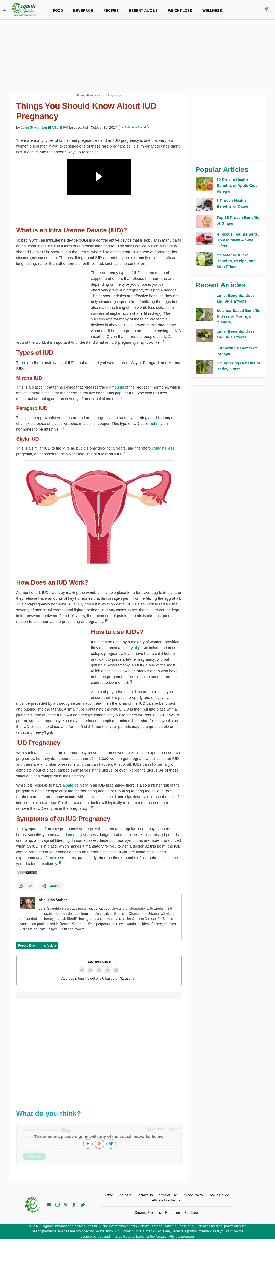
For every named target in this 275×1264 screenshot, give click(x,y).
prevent (115, 290)
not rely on (159, 423)
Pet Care (191, 1212)
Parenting (172, 1212)
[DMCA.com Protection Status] (27, 872)
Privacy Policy (192, 1195)
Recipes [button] (111, 10)
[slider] (98, 969)
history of (129, 648)
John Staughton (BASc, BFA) (44, 127)
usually (77, 604)
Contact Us (144, 1195)
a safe (68, 785)
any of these (46, 858)
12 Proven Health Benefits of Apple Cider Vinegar (238, 186)
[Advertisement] (99, 1052)
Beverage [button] (83, 10)
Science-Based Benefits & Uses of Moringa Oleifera (238, 316)
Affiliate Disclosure (166, 1200)
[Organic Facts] (24, 9)
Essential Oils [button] (143, 10)
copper (96, 278)
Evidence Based (133, 127)
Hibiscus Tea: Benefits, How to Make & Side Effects (238, 240)
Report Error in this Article (37, 945)
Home (108, 1195)
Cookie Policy (218, 1195)
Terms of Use (167, 1195)
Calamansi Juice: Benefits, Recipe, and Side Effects (236, 261)
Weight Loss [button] (180, 10)
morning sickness (83, 835)
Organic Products (147, 1212)
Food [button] (58, 10)
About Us (124, 1195)
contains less (163, 448)
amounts (117, 387)
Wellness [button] (212, 10)
